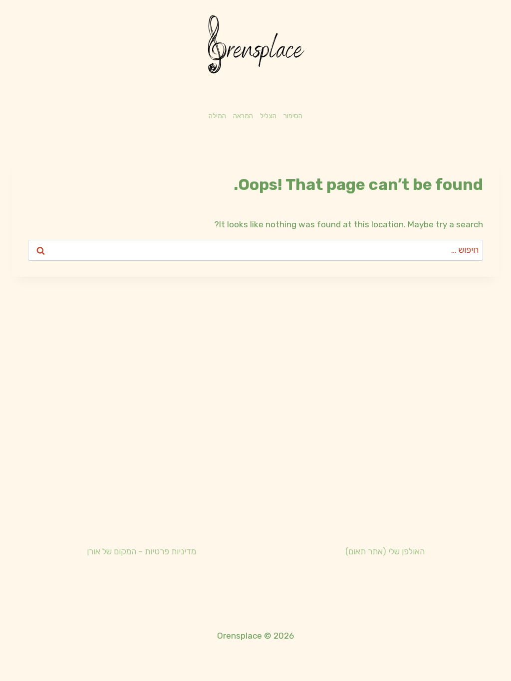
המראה (243, 116)
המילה (217, 116)
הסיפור (292, 116)
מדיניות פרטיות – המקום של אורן (141, 551)
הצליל (268, 116)
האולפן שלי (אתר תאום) (385, 551)
